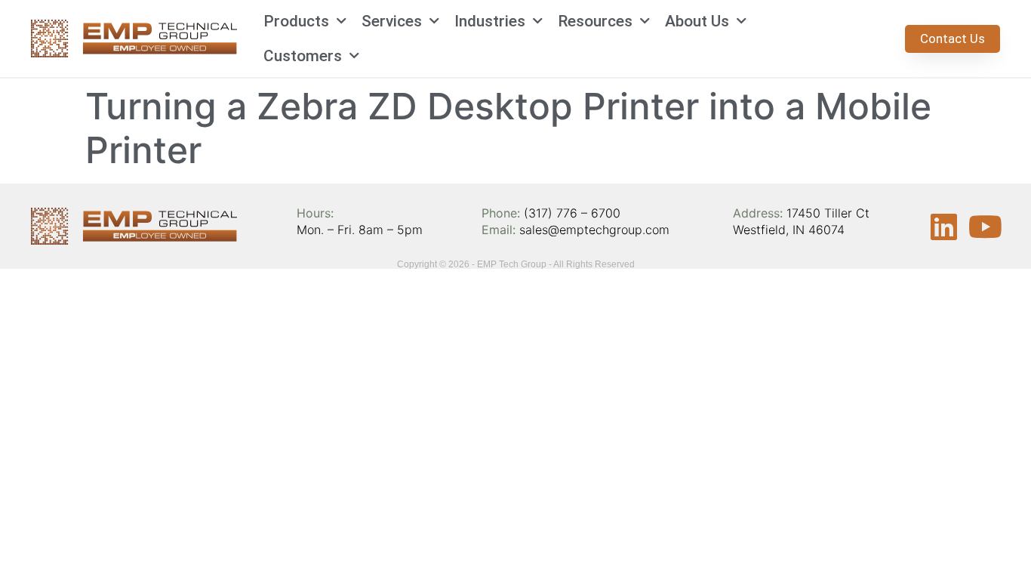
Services (392, 21)
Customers (302, 56)
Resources (595, 21)
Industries (489, 21)
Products (296, 21)
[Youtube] (985, 226)
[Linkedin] (943, 226)
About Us (697, 21)
